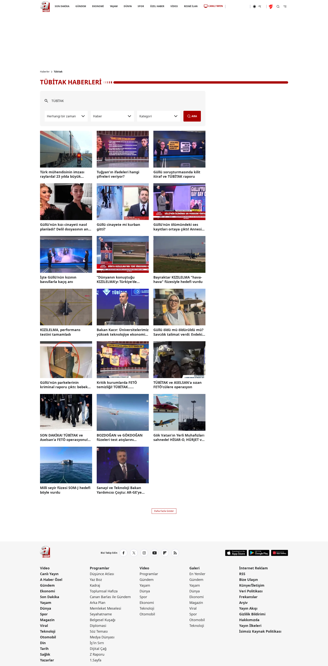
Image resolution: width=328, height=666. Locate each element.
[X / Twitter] (134, 553)
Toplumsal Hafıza (104, 591)
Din (43, 643)
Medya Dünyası (102, 637)
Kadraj (95, 585)
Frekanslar (248, 596)
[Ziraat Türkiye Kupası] (271, 6)
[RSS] (175, 553)
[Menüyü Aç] (285, 6)
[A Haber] (45, 6)
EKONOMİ (98, 6)
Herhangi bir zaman (61, 116)
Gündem (47, 585)
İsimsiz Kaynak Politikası (260, 631)
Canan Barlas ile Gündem (110, 596)
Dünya (45, 608)
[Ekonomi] (238, 6)
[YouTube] (154, 553)
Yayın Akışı (248, 608)
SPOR (141, 6)
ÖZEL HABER (157, 6)
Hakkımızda (249, 619)
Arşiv (243, 602)
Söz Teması (99, 631)
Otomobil (48, 637)
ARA (194, 116)
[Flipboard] (165, 553)
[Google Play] (259, 553)
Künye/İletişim (251, 585)
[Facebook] (123, 553)
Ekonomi (47, 591)
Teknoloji (47, 631)
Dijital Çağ (98, 648)
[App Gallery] (279, 553)
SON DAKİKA (62, 6)
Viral (44, 625)
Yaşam (45, 602)
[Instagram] (144, 553)
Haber (97, 116)
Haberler (45, 71)
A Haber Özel (51, 579)
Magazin (47, 619)
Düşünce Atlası (102, 573)
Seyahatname (101, 614)
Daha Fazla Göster (164, 511)
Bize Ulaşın (248, 579)
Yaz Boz (96, 579)
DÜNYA (128, 6)
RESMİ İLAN (191, 6)
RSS (242, 573)
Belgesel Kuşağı (102, 619)
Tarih (44, 648)
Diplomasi (98, 625)
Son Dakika (49, 596)
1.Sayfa (95, 660)
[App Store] (236, 553)
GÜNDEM (80, 6)
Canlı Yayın (49, 573)
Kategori (145, 116)
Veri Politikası (251, 591)
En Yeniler (197, 573)
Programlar (99, 568)
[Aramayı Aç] (278, 6)
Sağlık (45, 654)
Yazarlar (47, 660)
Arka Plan (97, 602)
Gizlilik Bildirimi (252, 614)
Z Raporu (97, 654)
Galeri (194, 568)
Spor (44, 614)
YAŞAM (113, 6)
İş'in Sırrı (97, 643)
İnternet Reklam (253, 568)
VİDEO (174, 6)
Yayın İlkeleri (250, 625)
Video (45, 568)
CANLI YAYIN (215, 6)
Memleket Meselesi (105, 608)
